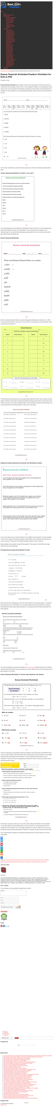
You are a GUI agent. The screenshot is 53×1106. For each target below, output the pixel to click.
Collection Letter (9, 57)
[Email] (26, 842)
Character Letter (9, 37)
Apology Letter (9, 42)
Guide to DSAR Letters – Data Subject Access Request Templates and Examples (21, 1074)
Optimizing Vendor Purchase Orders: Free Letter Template (16, 1094)
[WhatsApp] (26, 851)
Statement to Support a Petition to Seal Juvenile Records (15, 1065)
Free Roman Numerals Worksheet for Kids (32, 860)
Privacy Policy (6, 1033)
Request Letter (9, 29)
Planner (7, 23)
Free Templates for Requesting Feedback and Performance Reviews (18, 1090)
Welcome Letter (9, 48)
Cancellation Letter (10, 33)
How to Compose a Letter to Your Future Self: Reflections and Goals (18, 1095)
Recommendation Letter (8, 14)
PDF (26, 164)
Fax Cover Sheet (9, 19)
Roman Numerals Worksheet (39, 862)
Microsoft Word (31, 667)
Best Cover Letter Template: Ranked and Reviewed (14, 1064)
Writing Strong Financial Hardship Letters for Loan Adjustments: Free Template (20, 1088)
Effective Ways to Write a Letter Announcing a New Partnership (17, 1076)
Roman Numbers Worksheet (23, 862)
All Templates (6, 16)
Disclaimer (5, 67)
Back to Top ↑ (4, 1104)
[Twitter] (26, 840)
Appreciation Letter (10, 41)
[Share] (26, 858)
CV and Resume (9, 22)
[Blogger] (26, 855)
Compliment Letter (10, 63)
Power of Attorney (10, 18)
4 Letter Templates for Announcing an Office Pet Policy (15, 1091)
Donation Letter (9, 56)
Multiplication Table (10, 26)
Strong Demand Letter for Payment (11, 1093)
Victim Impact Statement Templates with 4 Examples (14, 1073)
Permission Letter (10, 44)
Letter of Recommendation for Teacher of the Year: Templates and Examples (20, 1081)
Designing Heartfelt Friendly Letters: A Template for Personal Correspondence (20, 1098)
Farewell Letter (9, 49)
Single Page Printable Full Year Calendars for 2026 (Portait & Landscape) (19, 1061)
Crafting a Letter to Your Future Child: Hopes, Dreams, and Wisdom (18, 1085)
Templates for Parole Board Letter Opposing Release (14, 1068)
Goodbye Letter (9, 51)
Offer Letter (8, 43)
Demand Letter (9, 52)
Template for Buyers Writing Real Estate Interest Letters (15, 1096)
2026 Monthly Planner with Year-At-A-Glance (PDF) (15, 1060)
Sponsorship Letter (10, 38)
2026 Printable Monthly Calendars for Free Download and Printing (18, 1063)
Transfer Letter (9, 47)
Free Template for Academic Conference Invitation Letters (16, 1080)
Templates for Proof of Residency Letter (12, 1066)
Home (4, 13)
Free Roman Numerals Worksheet (12, 860)
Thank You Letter (10, 31)
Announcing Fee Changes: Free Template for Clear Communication (18, 1079)
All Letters (5, 28)
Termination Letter (10, 34)
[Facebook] (26, 838)
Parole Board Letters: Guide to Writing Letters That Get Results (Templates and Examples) (23, 1056)
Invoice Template (10, 24)
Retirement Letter (10, 36)
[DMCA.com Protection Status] (4, 920)
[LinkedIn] (26, 849)
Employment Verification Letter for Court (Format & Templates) (17, 1070)
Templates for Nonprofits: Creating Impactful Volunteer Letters (17, 1078)
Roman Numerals (7, 70)
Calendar (8, 27)
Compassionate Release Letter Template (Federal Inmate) (15, 1071)
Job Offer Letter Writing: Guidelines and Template (14, 1089)
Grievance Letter (9, 58)
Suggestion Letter (10, 62)
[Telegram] (26, 847)
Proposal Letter (9, 46)
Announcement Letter (11, 59)
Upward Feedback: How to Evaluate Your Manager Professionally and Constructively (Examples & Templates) (27, 1055)
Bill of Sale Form (10, 21)
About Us (5, 1031)
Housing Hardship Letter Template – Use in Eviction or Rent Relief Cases (19, 1069)
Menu (2, 11)
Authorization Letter (10, 39)
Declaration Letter (10, 54)
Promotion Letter (9, 61)
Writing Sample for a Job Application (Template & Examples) (16, 1059)
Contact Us (5, 68)
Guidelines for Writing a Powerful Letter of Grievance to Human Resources (19, 1084)
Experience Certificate (11, 17)
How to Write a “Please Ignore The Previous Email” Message (16, 1058)
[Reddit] (26, 853)
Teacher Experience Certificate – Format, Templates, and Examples (18, 1075)
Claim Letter (9, 66)
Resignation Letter (10, 32)
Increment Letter (9, 64)
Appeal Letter (9, 53)
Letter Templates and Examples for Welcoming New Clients (16, 1086)
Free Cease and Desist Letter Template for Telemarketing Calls (17, 1083)
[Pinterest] (26, 844)
